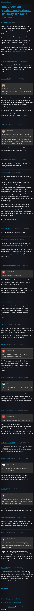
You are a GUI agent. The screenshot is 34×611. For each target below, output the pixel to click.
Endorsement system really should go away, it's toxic (16, 10)
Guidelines (18, 599)
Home (2, 599)
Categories (9, 599)
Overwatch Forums (6, 2)
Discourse (11, 607)
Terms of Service (6, 602)
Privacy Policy (17, 602)
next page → (4, 588)
